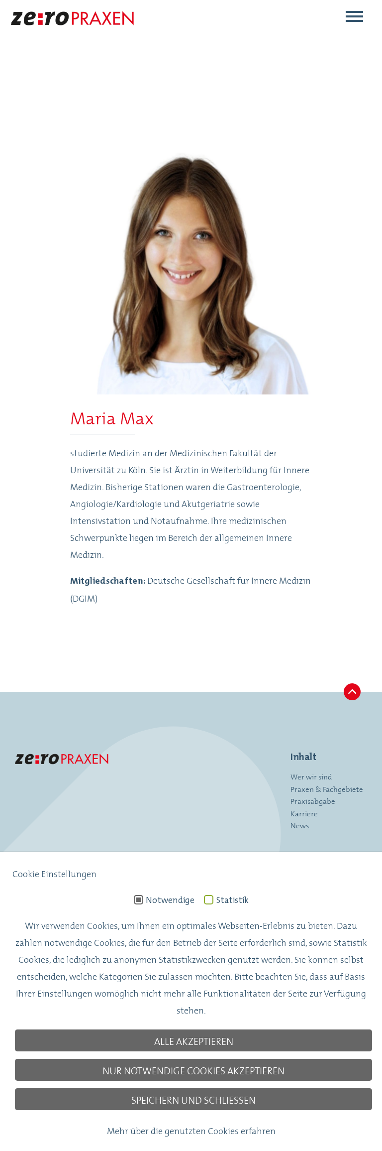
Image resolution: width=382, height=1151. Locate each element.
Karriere (304, 813)
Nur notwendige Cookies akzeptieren (193, 1070)
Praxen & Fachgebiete (326, 788)
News (299, 825)
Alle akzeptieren (193, 1040)
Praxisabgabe (312, 800)
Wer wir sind (311, 776)
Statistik (232, 900)
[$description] (72, 32)
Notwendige (170, 900)
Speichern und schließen (193, 1099)
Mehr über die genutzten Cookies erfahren (191, 1130)
